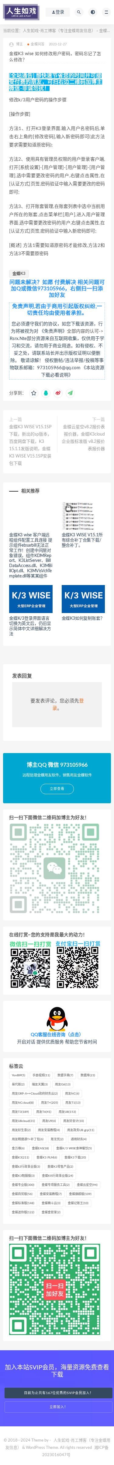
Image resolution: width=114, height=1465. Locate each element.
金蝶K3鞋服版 (23, 1175)
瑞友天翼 (40, 1084)
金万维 (18, 1148)
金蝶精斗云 (51, 1203)
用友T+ (49, 1102)
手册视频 (41, 1075)
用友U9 (49, 1121)
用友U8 (67, 1111)
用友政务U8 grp (80, 1130)
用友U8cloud (23, 1121)
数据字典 (65, 1075)
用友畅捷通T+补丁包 (27, 1139)
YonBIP (18, 1075)
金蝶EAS (40, 1148)
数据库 (88, 1075)
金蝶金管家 (51, 1212)
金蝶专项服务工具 (56, 1184)
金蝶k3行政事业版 (26, 1166)
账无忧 (57, 1139)
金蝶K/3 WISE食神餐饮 (74, 1148)
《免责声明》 (53, 331)
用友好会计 (73, 1121)
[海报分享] (70, 393)
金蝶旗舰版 (80, 1194)
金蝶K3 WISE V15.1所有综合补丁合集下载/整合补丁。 (82, 540)
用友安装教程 (49, 1130)
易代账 (18, 1084)
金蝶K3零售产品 (60, 1166)
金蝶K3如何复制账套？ (83, 618)
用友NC (72, 1093)
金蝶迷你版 (23, 1212)
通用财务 (79, 1139)
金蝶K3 (19, 274)
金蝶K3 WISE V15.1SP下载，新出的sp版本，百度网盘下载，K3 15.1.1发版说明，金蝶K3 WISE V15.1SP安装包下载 (30, 445)
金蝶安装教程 (51, 1194)
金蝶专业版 (23, 1184)
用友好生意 (21, 1130)
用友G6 (63, 1084)
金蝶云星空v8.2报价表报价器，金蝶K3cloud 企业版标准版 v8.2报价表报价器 (83, 438)
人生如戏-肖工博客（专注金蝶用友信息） (59, 31)
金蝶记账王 (78, 1203)
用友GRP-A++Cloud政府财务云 (35, 1093)
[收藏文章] (33, 393)
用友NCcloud (23, 1102)
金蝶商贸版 (22, 1194)
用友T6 (43, 1111)
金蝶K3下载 (75, 1157)
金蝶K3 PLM (46, 1157)
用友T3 (20, 1111)
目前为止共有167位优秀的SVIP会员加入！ (58, 1393)
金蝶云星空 (87, 1184)
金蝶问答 (37, 44)
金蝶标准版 (23, 1203)
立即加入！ (59, 1407)
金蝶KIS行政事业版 (57, 1175)
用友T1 (73, 1102)
